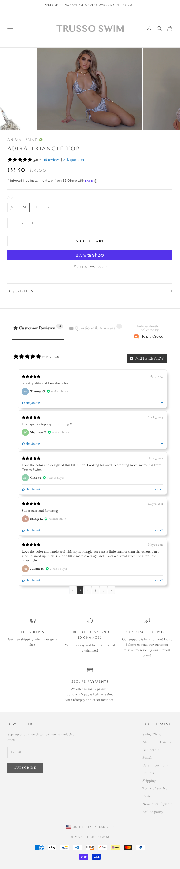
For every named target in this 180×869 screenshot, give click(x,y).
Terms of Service (154, 788)
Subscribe (25, 768)
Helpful (30, 403)
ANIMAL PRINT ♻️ (25, 140)
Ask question (73, 159)
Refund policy (152, 812)
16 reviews (52, 159)
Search (147, 757)
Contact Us (150, 750)
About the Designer (156, 742)
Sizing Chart (151, 734)
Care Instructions (155, 765)
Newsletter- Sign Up (157, 804)
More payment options (90, 266)
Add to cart (90, 241)
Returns (148, 773)
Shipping (149, 780)
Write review (148, 358)
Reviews (148, 796)
